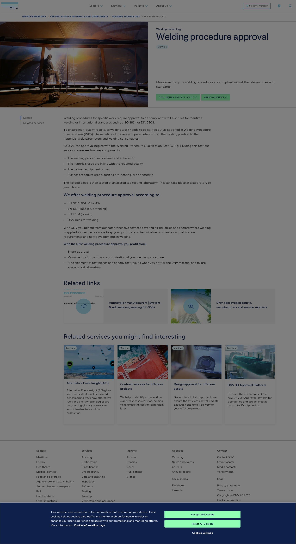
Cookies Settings (202, 532)
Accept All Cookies (202, 514)
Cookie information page (89, 525)
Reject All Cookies (203, 523)
